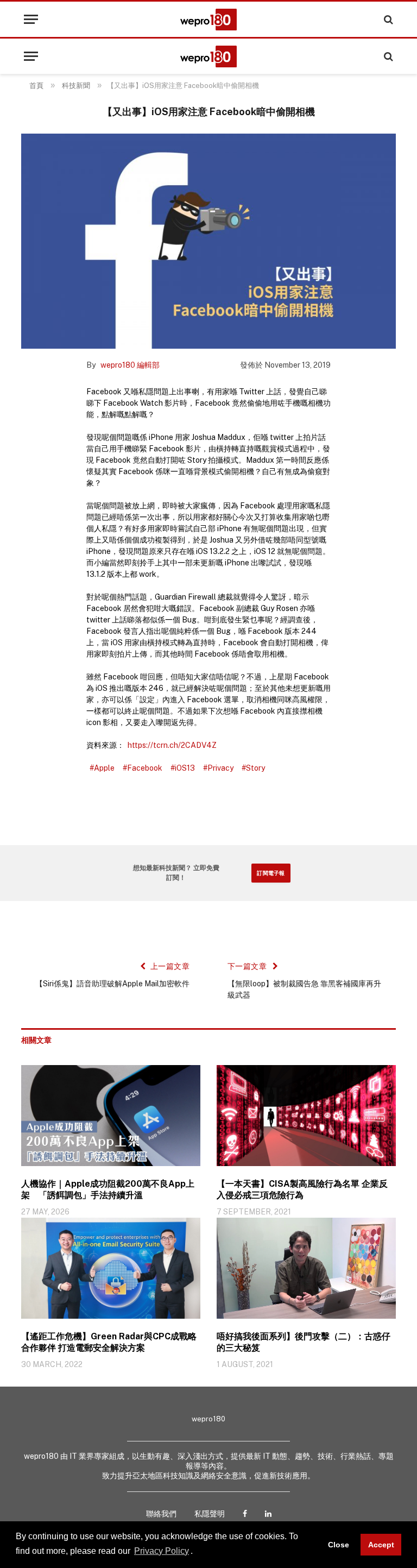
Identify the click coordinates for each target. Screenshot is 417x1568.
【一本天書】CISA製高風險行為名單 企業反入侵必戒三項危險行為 (302, 1190)
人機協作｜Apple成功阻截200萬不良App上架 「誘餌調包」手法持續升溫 (107, 1190)
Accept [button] (381, 1544)
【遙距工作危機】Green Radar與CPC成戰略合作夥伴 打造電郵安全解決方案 (109, 1342)
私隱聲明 (209, 1513)
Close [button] (338, 1544)
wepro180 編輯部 (130, 365)
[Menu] (31, 19)
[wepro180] (208, 19)
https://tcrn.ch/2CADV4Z (172, 745)
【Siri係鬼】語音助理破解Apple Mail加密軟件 (112, 983)
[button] (196, 1551)
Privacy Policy (161, 1551)
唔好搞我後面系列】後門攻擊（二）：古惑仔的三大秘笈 (303, 1342)
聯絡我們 (161, 1513)
